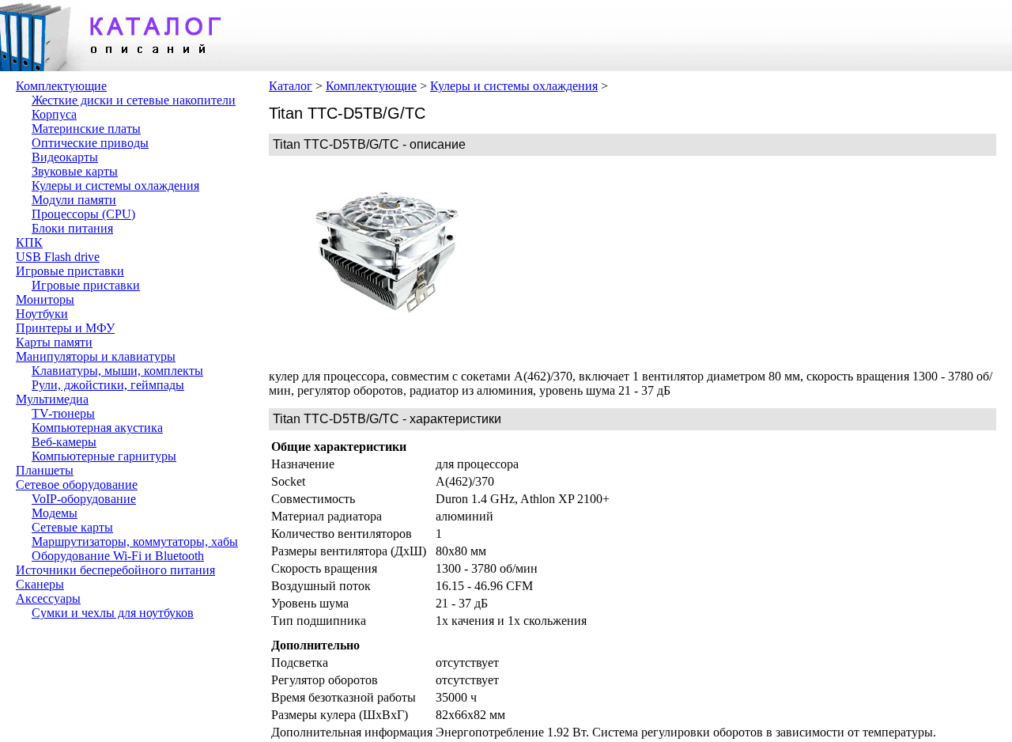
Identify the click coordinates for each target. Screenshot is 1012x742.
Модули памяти (74, 199)
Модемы (54, 513)
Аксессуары (48, 598)
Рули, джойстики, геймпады (108, 385)
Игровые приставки (70, 271)
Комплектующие (61, 86)
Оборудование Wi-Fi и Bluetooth (118, 555)
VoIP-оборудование (84, 498)
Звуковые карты (75, 171)
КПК (29, 242)
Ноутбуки (42, 313)
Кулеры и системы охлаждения (115, 185)
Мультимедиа (52, 399)
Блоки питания (72, 228)
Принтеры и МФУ (65, 328)
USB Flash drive (58, 256)
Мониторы (45, 299)
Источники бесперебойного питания (115, 570)
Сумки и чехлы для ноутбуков (113, 612)
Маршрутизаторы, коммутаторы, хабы (135, 541)
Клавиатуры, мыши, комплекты (117, 370)
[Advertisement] (624, 263)
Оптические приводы (90, 143)
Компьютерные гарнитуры (104, 456)
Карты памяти (54, 342)
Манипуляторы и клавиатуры (96, 356)
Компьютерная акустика (97, 427)
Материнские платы (86, 128)
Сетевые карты (72, 527)
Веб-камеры (64, 442)
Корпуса (54, 114)
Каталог (290, 86)
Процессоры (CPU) (83, 214)
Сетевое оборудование (77, 484)
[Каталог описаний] (118, 67)
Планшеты (45, 470)
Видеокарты (65, 157)
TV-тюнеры (63, 413)
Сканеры (40, 584)
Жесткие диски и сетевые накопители (134, 100)
